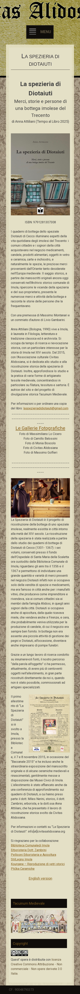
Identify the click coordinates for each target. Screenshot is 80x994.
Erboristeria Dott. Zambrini (28, 850)
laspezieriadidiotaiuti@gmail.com (45, 408)
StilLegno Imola (21, 859)
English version (40, 878)
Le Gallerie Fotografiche (40, 428)
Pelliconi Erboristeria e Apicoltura (33, 855)
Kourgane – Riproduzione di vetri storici (38, 864)
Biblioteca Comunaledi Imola (30, 845)
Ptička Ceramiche (23, 869)
